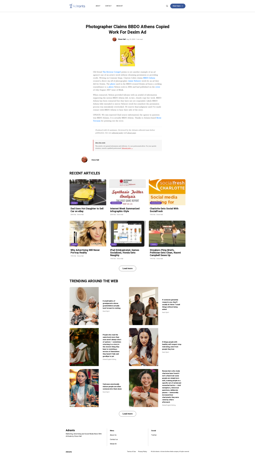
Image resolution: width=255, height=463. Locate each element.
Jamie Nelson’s (134, 81)
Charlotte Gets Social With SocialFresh (164, 210)
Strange (74, 203)
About (98, 6)
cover (157, 87)
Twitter (154, 435)
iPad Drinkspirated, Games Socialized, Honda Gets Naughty (124, 253)
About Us (113, 435)
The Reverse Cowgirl (112, 72)
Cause (113, 244)
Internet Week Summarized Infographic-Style (125, 210)
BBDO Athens (149, 78)
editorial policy (117, 133)
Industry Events (116, 203)
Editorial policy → (127, 148)
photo (112, 84)
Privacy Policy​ (142, 451)
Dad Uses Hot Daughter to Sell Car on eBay (87, 210)
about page (131, 133)
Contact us (114, 439)
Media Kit (119, 6)
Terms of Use (131, 451)
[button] (127, 268)
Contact (108, 6)
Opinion (74, 244)
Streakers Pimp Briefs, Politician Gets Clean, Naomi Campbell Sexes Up (165, 253)
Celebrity (153, 244)
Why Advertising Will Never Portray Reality (85, 251)
